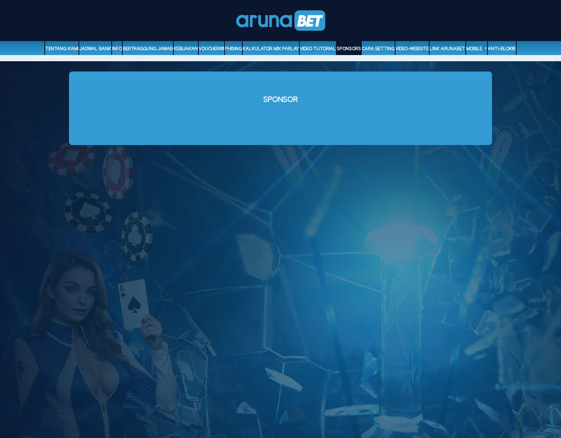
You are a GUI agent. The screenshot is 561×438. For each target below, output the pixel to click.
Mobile (474, 49)
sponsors (349, 49)
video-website (412, 49)
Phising (233, 49)
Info (117, 49)
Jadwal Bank (95, 49)
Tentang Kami (61, 49)
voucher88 (211, 49)
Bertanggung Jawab (148, 49)
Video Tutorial (318, 49)
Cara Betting (378, 49)
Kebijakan (186, 49)
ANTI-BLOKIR (502, 49)
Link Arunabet (447, 49)
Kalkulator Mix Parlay (271, 49)
